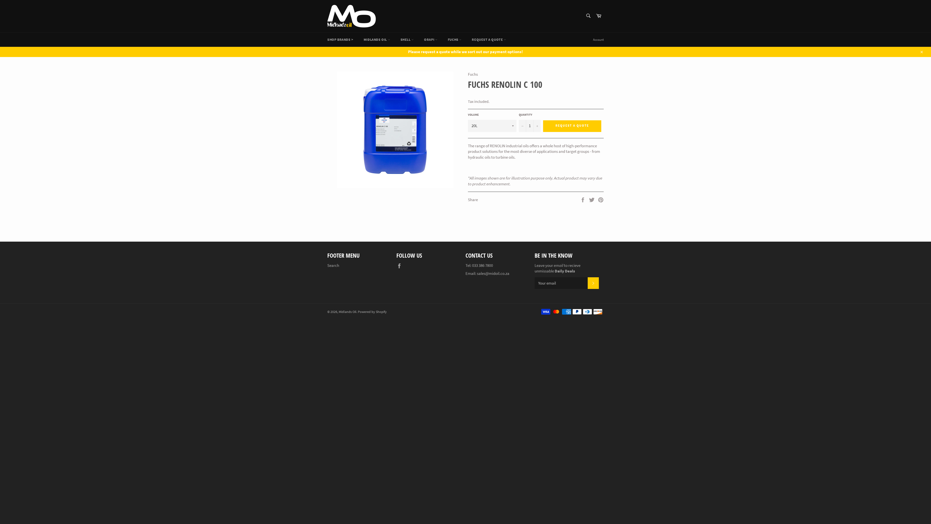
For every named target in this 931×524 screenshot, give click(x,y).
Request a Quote (488, 39)
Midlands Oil (376, 39)
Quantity (525, 114)
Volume (473, 114)
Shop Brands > (340, 39)
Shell (406, 39)
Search (333, 265)
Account (598, 40)
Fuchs (453, 39)
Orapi (429, 39)
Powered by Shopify (372, 312)
